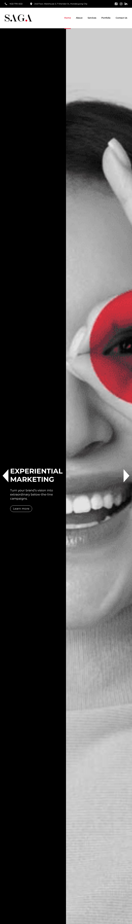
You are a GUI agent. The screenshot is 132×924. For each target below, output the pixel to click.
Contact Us (121, 17)
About (79, 17)
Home (67, 17)
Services (92, 17)
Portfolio (106, 17)
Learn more (21, 508)
